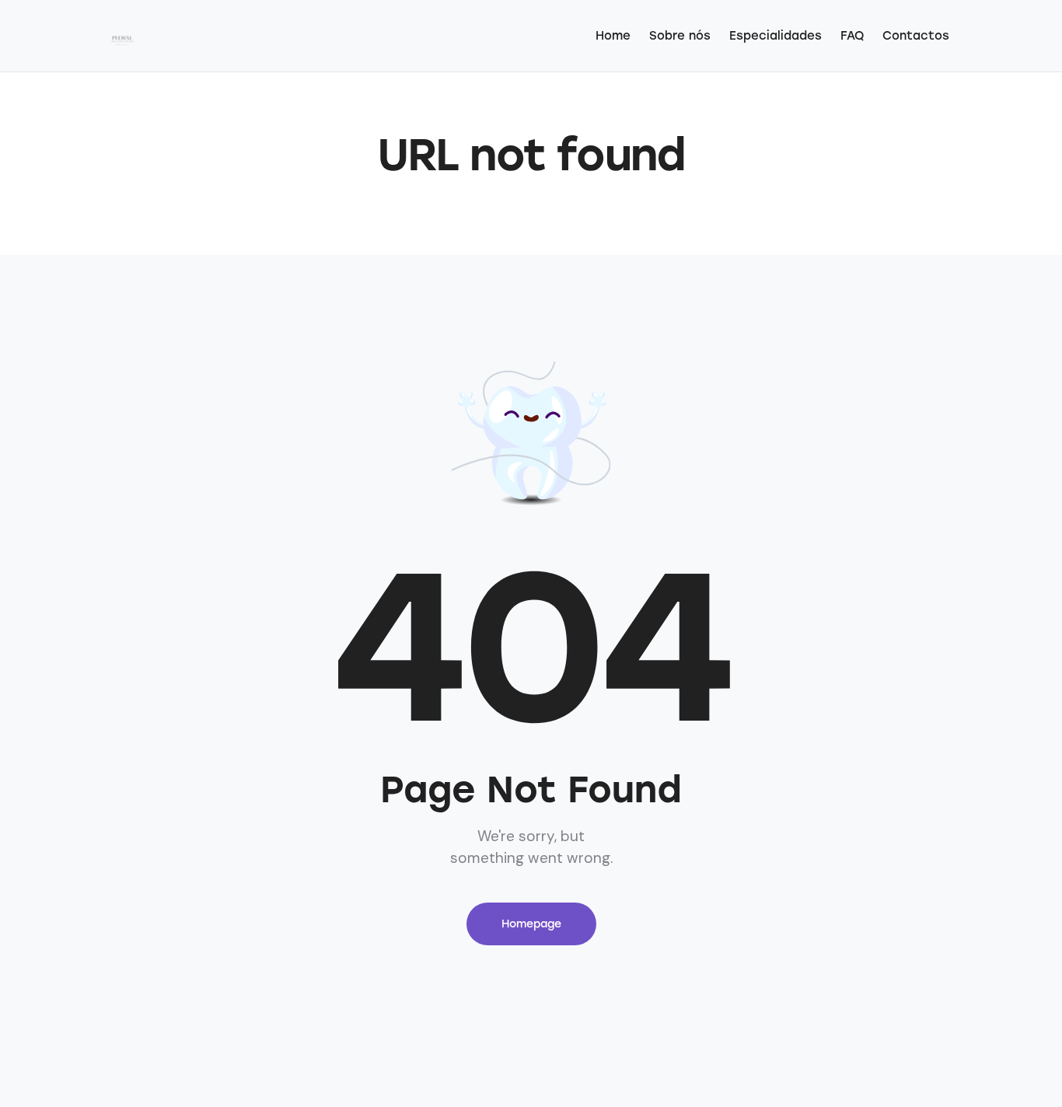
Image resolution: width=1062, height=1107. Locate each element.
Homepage (531, 924)
